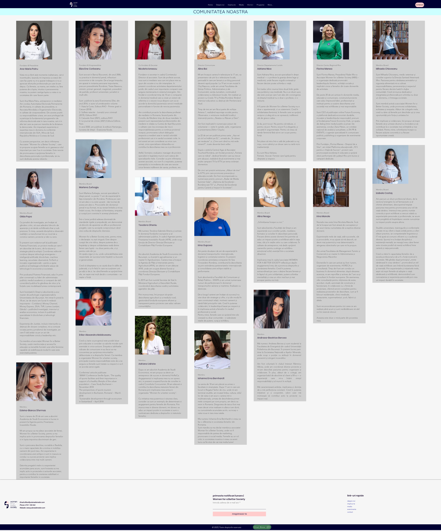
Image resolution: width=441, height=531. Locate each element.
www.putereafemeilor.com (35, 508)
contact (350, 512)
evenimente (351, 509)
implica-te (351, 504)
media (349, 506)
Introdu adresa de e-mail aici (226, 503)
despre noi (351, 501)
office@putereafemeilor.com (34, 502)
